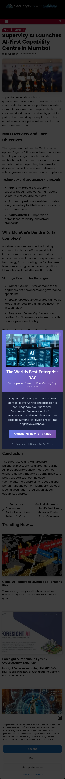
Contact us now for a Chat (32, 434)
